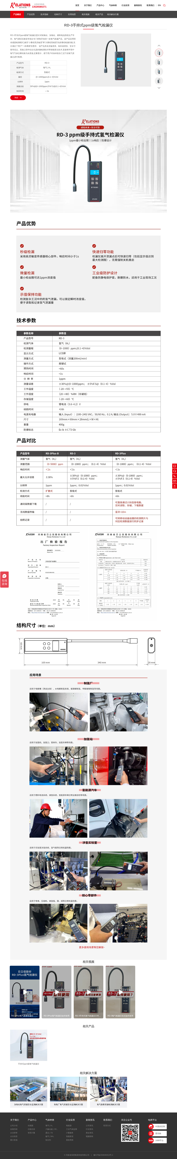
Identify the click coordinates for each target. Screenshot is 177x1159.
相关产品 (99, 14)
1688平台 (159, 1140)
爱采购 (158, 1133)
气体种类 (113, 5)
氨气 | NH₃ (50, 1136)
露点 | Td (49, 1133)
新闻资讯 (138, 5)
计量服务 (69, 1133)
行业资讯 (89, 1129)
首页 (77, 5)
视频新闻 (89, 1136)
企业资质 (13, 1136)
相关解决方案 (113, 14)
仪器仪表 (31, 1129)
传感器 (30, 1126)
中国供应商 (160, 1126)
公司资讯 (89, 1126)
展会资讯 (89, 1133)
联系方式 (107, 1126)
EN (159, 5)
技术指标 (44, 14)
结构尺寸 (58, 14)
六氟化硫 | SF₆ (51, 1129)
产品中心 (100, 5)
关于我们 (88, 5)
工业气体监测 (71, 1129)
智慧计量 (31, 1133)
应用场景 (72, 14)
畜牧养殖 (69, 1140)
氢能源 (69, 1126)
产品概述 (17, 14)
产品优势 (31, 14)
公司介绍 (13, 1126)
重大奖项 (13, 1140)
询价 (16, 98)
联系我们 (150, 5)
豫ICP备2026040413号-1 (103, 1155)
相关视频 (85, 14)
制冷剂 (48, 1140)
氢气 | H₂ (49, 1126)
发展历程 (13, 1129)
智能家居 (69, 1136)
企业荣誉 (13, 1133)
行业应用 (125, 5)
